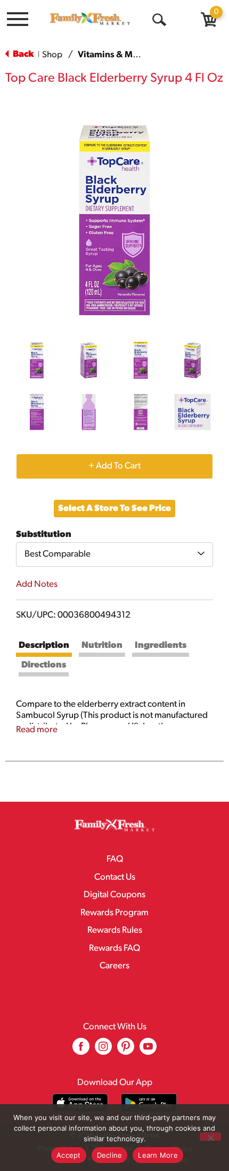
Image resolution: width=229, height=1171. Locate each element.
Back (22, 54)
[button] (37, 360)
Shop (52, 54)
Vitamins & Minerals (119, 54)
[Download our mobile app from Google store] (149, 1102)
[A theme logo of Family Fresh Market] (90, 18)
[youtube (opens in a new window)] (148, 1050)
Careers (114, 965)
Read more (37, 729)
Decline (109, 1155)
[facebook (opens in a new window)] (80, 1050)
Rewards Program (114, 912)
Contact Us (114, 877)
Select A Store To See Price (114, 508)
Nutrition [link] (101, 645)
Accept (68, 1155)
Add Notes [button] (37, 584)
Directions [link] (43, 665)
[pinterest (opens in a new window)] (125, 1050)
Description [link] (44, 645)
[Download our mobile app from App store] (80, 1102)
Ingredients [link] (160, 645)
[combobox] (114, 554)
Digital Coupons (114, 894)
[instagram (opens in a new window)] (103, 1050)
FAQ (115, 859)
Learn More (158, 1155)
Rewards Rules (114, 930)
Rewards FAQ (114, 948)
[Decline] (210, 1136)
